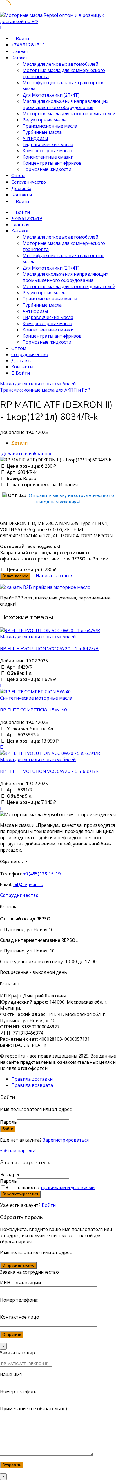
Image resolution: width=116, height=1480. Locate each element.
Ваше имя (11, 1374)
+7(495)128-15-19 (42, 874)
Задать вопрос (15, 576)
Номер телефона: (19, 1300)
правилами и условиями (68, 1187)
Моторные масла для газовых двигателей (69, 113)
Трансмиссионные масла (50, 126)
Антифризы (35, 138)
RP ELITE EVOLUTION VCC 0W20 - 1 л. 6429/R (49, 649)
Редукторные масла (44, 120)
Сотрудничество (28, 182)
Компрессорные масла (47, 151)
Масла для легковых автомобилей (60, 64)
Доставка (21, 188)
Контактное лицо (19, 1317)
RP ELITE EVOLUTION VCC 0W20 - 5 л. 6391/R (49, 771)
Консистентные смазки (48, 157)
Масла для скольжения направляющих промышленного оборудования (65, 104)
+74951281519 (28, 45)
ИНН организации (20, 1283)
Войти (49, 1205)
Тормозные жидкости (47, 169)
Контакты (21, 195)
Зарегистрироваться (66, 1140)
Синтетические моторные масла (36, 698)
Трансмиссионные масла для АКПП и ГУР (45, 390)
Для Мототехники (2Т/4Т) (51, 95)
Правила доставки (32, 1079)
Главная (19, 51)
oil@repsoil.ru (28, 884)
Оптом (18, 176)
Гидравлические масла (48, 144)
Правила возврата (32, 1085)
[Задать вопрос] (1, 685)
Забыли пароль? (18, 1151)
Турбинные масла (42, 132)
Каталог (19, 58)
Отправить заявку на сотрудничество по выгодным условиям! (71, 498)
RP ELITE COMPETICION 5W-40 (33, 710)
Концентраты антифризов (52, 163)
